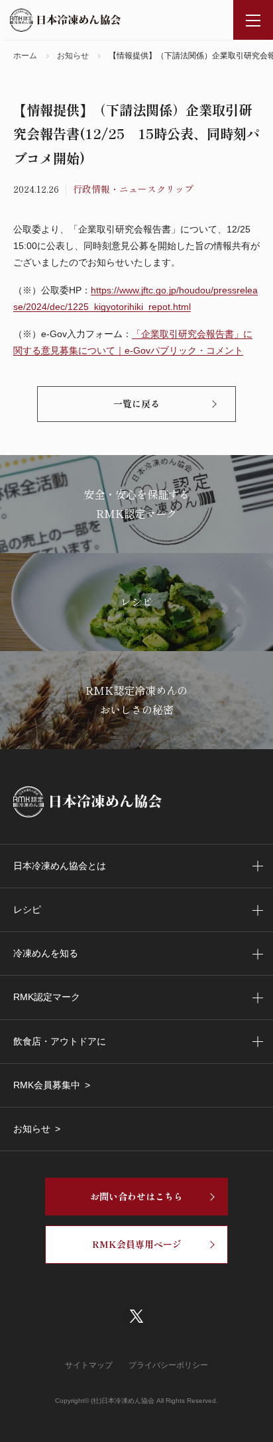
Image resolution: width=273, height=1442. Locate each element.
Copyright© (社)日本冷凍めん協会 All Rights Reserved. (136, 1400)
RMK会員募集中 (46, 1085)
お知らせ (31, 1128)
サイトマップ (89, 1365)
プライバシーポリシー (168, 1365)
